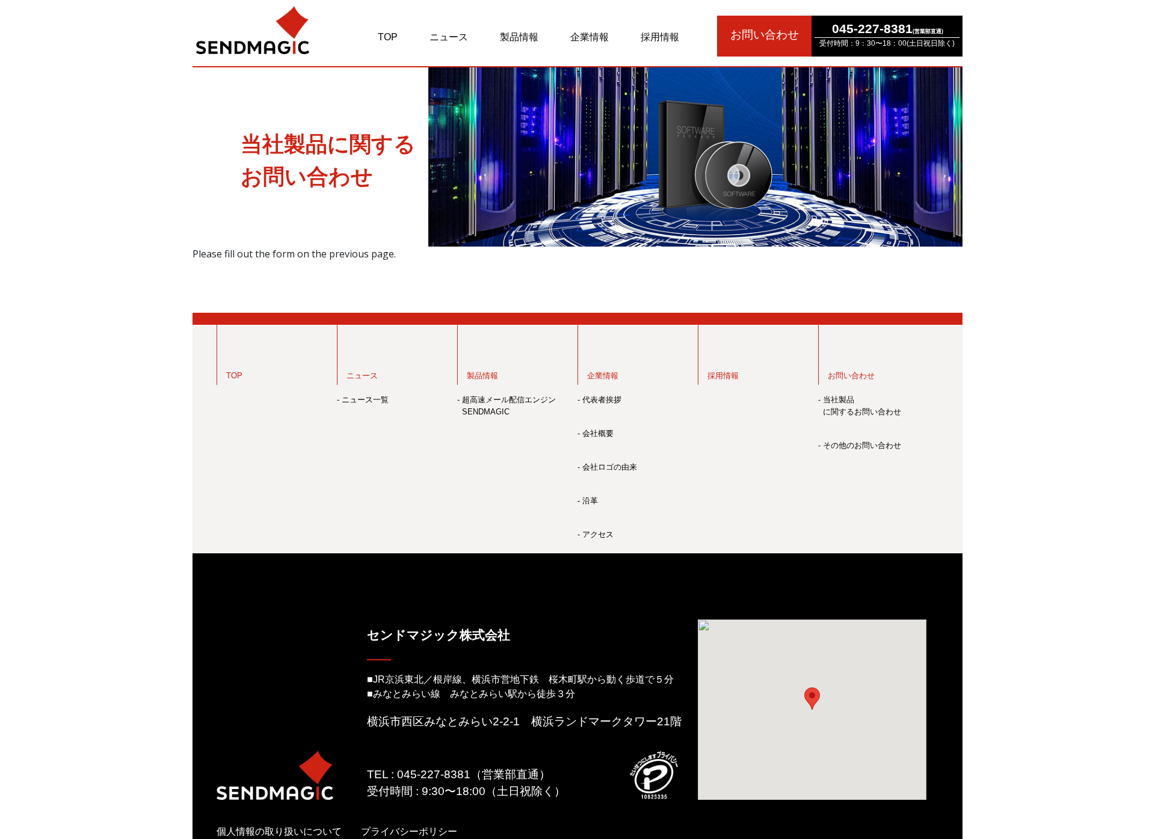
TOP (388, 37)
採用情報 (660, 37)
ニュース (449, 37)
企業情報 (589, 37)
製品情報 (519, 37)
